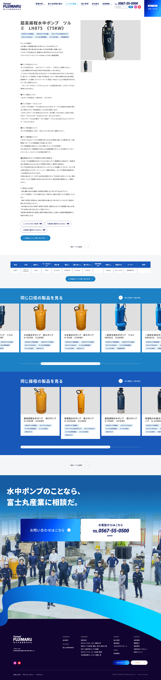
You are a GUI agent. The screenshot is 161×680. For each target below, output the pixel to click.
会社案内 (95, 4)
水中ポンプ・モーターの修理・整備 (91, 652)
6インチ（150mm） (127, 425)
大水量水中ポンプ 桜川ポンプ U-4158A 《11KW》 (39, 336)
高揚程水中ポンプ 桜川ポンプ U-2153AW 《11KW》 (80, 419)
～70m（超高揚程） (41, 37)
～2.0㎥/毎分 (125, 428)
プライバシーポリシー (28, 674)
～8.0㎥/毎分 (54, 37)
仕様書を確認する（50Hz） (56, 224)
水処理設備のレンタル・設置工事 (91, 655)
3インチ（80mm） (90, 428)
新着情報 (116, 653)
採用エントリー (138, 652)
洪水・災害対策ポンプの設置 (90, 649)
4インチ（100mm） (46, 425)
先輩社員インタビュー (141, 649)
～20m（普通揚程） (85, 345)
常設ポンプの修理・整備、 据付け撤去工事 (94, 646)
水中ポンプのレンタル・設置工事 (91, 643)
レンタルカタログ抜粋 (30, 224)
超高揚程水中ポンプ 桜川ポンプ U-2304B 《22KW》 (41, 419)
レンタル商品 (71, 4)
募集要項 (137, 646)
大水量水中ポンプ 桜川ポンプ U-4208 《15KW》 (80, 336)
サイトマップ (39, 674)
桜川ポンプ (40, 348)
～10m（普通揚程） (45, 345)
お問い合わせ (17, 674)
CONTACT (119, 663)
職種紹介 (137, 643)
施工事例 (84, 4)
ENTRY (137, 663)
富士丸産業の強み (55, 4)
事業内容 (39, 4)
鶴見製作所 (65, 37)
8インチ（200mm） (28, 37)
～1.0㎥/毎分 (44, 428)
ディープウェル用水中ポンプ (60, 34)
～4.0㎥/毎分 (29, 348)
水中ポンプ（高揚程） (28, 34)
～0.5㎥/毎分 (84, 432)
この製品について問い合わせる (34, 238)
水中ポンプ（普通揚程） (32, 342)
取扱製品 (116, 643)
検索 (131, 7)
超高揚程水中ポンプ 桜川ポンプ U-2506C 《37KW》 (122, 419)
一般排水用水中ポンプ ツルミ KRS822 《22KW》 (120, 336)
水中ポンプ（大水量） (43, 34)
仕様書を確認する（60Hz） (32, 230)
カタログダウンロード (120, 646)
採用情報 (106, 4)
